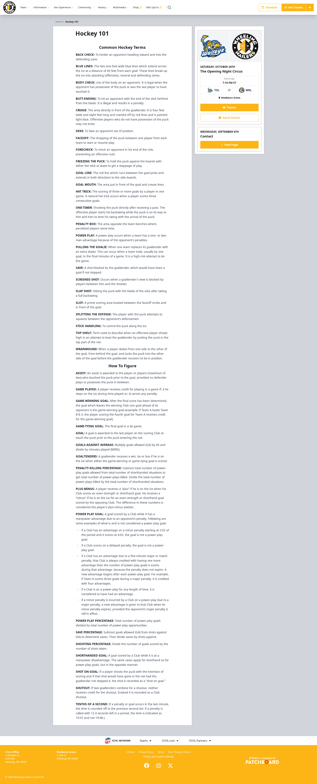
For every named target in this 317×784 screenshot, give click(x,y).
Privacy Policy (146, 752)
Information (40, 7)
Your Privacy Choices (179, 752)
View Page (231, 145)
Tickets (231, 107)
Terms (160, 752)
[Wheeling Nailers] (9, 7)
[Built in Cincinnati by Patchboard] (262, 760)
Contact (130, 752)
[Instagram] (158, 765)
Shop (136, 7)
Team (23, 7)
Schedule (271, 7)
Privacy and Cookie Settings (158, 756)
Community (84, 7)
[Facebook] (146, 765)
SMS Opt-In (152, 7)
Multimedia (119, 7)
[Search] (169, 7)
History (102, 7)
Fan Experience (62, 7)
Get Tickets (295, 7)
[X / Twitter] (170, 765)
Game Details (231, 118)
